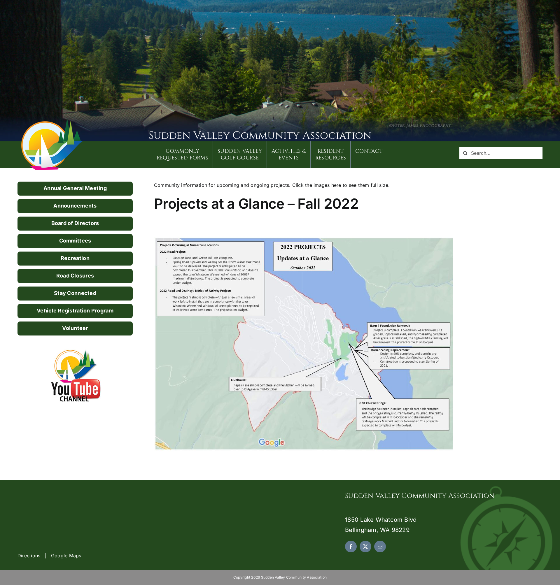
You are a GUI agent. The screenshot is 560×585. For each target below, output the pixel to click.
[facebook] (351, 546)
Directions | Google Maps (49, 555)
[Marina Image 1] (53, 120)
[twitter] (365, 546)
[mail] (380, 546)
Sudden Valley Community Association (260, 136)
